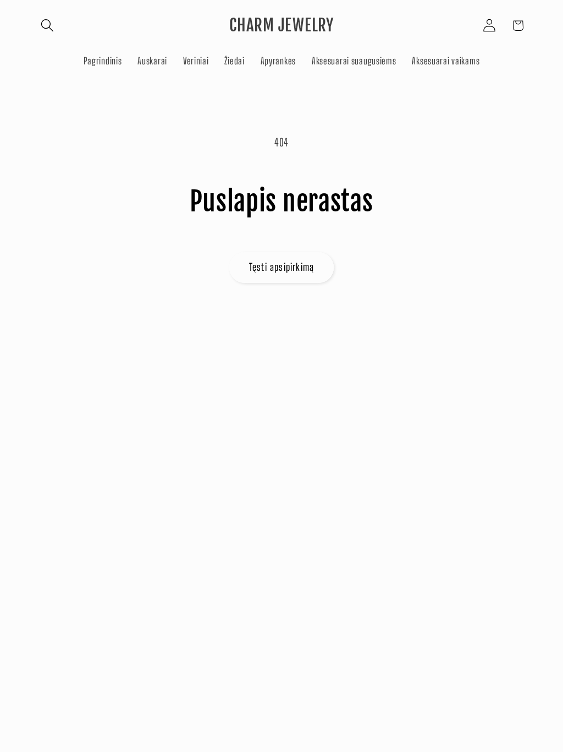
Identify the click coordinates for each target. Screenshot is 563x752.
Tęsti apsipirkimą (281, 267)
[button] (47, 25)
